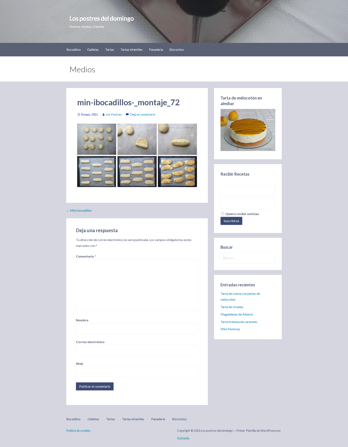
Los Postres (114, 114)
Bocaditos (73, 49)
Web (79, 363)
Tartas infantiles (131, 49)
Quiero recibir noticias (242, 214)
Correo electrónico (90, 342)
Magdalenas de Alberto (237, 314)
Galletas (93, 49)
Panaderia (156, 49)
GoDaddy (183, 438)
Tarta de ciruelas (232, 307)
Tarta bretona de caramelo (239, 322)
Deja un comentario (142, 114)
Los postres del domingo (101, 18)
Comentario (86, 256)
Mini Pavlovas (230, 329)
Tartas (109, 49)
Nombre (82, 320)
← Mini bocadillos (79, 210)
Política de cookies (78, 430)
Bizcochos (176, 49)
